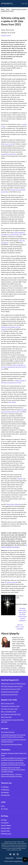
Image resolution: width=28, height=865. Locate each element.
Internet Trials (5, 831)
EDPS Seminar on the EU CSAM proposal (13, 684)
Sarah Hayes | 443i (19, 861)
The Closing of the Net (10, 582)
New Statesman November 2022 (11, 714)
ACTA (3, 806)
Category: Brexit (6, 35)
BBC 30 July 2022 (6, 717)
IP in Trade (4, 809)
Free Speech (5, 823)
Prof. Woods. (12, 402)
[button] (24, 4)
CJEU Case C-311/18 (8, 144)
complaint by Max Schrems (9, 154)
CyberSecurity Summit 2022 (9, 694)
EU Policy (4, 820)
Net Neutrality (5, 795)
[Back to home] (7, 4)
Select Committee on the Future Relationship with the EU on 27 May (14, 367)
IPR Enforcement (6, 834)
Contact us (19, 858)
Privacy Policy (9, 858)
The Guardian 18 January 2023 (10, 706)
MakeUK (19, 479)
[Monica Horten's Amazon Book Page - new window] (17, 854)
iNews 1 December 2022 (8, 712)
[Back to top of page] (25, 859)
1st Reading (4, 787)
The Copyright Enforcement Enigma (11, 744)
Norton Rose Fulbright (13, 504)
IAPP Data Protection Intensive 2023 (11, 686)
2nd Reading (5, 790)
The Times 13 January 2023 (9, 709)
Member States (5, 828)
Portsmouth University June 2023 (11, 689)
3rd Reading (5, 792)
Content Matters (6, 825)
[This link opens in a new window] (10, 854)
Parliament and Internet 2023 (10, 692)
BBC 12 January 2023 (7, 703)
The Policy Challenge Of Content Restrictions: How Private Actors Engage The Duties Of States (13, 770)
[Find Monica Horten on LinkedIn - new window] (14, 854)
